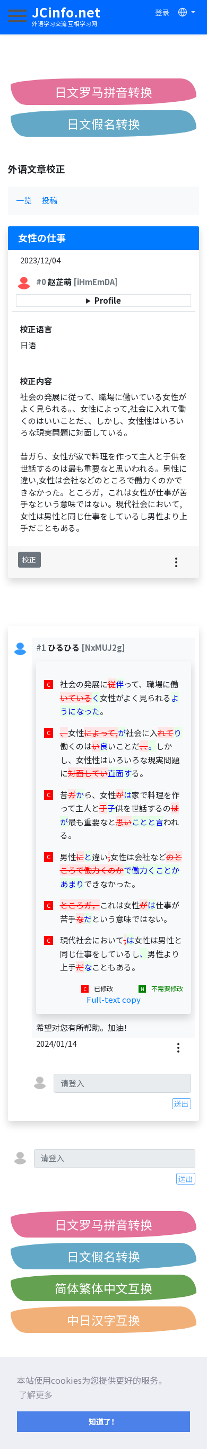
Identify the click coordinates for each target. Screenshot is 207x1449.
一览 (24, 200)
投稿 (49, 200)
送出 (181, 1103)
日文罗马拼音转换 (103, 91)
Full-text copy (114, 999)
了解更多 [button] (36, 1394)
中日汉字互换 (103, 1319)
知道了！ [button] (103, 1421)
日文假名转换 (103, 123)
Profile (107, 300)
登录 (162, 12)
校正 (29, 559)
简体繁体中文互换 (103, 1287)
